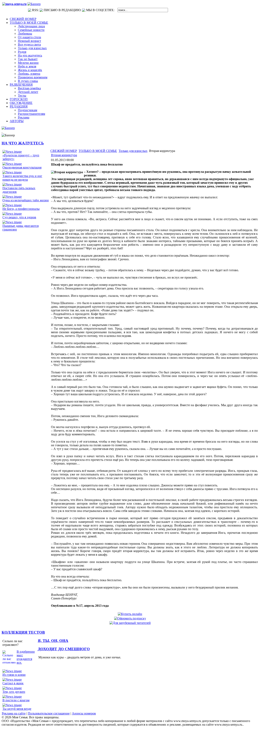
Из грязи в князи (14, 674)
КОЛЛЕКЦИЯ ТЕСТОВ (23, 632)
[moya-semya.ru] (14, 4)
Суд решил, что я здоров (19, 217)
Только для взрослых (133, 151)
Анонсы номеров (84, 713)
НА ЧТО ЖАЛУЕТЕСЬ (23, 143)
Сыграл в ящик (13, 683)
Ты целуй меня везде (16, 708)
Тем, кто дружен (13, 691)
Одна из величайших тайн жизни (25, 200)
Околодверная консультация (21, 167)
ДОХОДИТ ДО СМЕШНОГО (64, 649)
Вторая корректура (64, 155)
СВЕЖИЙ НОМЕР (63, 151)
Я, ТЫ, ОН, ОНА (53, 641)
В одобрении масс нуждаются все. (26, 657)
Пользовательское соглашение (49, 713)
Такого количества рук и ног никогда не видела (22, 177)
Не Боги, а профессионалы (21, 208)
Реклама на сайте (14, 713)
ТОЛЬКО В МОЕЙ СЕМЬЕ (98, 151)
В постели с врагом (15, 700)
